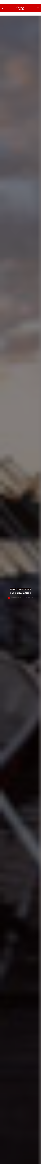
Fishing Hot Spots (24, 589)
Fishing (12, 589)
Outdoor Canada (17, 598)
